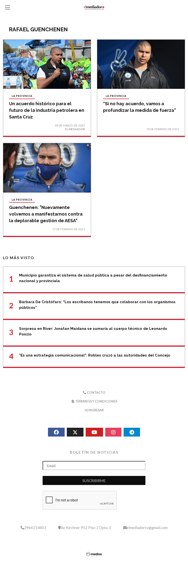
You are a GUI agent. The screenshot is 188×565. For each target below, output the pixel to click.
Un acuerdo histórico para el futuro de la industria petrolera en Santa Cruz (46, 110)
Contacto (96, 392)
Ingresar (96, 410)
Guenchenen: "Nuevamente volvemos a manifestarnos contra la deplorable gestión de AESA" (45, 214)
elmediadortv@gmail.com (147, 527)
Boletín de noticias (94, 452)
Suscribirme (94, 480)
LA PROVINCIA (22, 96)
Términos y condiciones (96, 401)
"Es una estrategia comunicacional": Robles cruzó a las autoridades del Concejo (94, 355)
